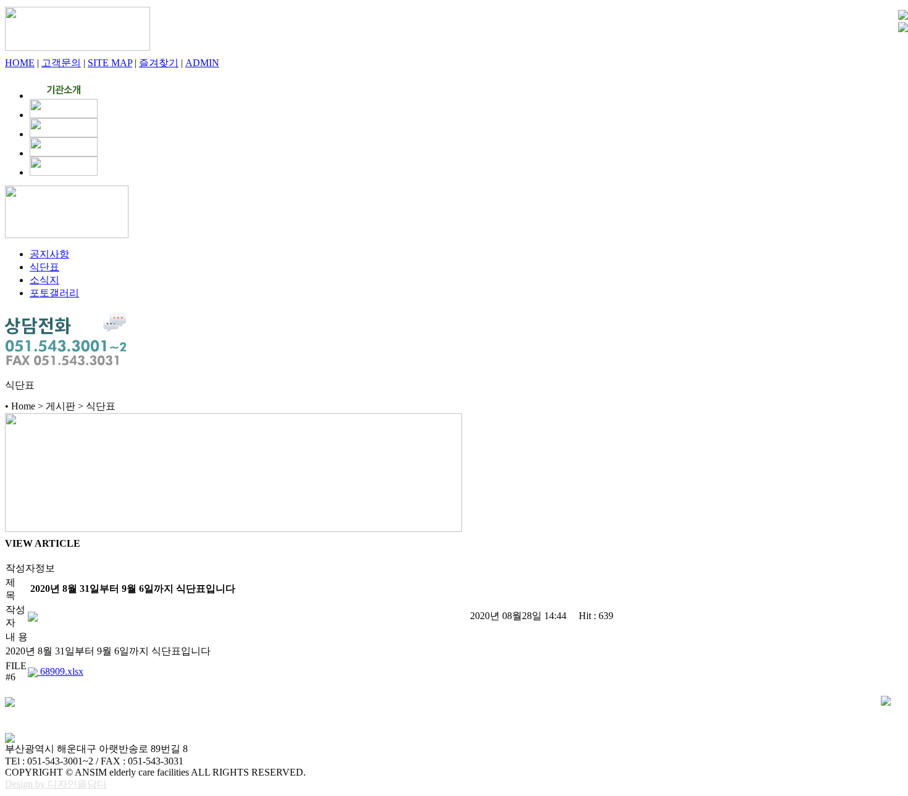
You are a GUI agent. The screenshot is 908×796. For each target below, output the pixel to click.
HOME (20, 63)
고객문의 (61, 63)
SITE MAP (110, 63)
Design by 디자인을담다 (56, 784)
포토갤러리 (54, 293)
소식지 (44, 280)
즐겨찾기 (159, 63)
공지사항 (49, 254)
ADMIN (202, 63)
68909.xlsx (60, 671)
